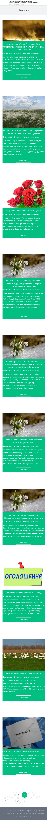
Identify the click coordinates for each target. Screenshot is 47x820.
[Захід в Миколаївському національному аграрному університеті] (24, 425)
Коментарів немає (32, 53)
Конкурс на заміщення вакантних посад (23, 593)
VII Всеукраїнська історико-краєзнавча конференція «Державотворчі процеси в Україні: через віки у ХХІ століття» (23, 364)
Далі (24, 801)
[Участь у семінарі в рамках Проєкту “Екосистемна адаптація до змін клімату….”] (24, 500)
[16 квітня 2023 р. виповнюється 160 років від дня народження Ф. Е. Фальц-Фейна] (24, 112)
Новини (18, 53)
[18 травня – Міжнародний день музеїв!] (24, 194)
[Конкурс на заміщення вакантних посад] (24, 575)
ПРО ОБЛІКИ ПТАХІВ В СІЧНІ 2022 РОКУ (23, 673)
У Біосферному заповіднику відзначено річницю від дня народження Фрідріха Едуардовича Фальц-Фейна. (24, 283)
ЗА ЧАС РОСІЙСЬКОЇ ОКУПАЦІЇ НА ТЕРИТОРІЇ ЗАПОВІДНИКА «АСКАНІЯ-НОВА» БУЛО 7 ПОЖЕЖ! (24, 47)
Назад (5, 795)
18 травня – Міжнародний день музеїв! (23, 211)
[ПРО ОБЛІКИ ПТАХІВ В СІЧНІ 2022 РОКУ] (24, 655)
